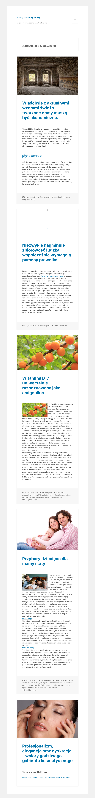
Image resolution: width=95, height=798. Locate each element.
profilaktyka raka (28, 497)
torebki (54, 687)
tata (49, 687)
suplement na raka (43, 497)
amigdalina (59, 492)
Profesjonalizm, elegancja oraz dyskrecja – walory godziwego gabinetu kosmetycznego (47, 753)
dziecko (30, 685)
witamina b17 (56, 497)
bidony (30, 683)
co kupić (43, 683)
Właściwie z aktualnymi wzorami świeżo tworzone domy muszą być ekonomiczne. (45, 110)
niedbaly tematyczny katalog (28, 17)
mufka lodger (27, 619)
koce (62, 685)
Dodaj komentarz (60, 325)
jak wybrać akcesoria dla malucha (47, 685)
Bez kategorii (45, 197)
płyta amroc (32, 156)
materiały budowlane (62, 197)
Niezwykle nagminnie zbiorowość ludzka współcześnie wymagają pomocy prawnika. (46, 252)
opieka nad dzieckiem (30, 687)
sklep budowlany (28, 199)
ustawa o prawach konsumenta (51, 276)
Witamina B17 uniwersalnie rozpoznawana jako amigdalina (41, 385)
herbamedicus (64, 495)
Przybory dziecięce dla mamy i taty (45, 561)
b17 (39, 495)
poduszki (43, 687)
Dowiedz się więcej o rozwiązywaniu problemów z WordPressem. (46, 777)
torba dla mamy (28, 648)
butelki (36, 683)
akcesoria (58, 680)
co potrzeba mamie (55, 683)
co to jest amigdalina (50, 495)
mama (67, 685)
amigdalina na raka (29, 495)
